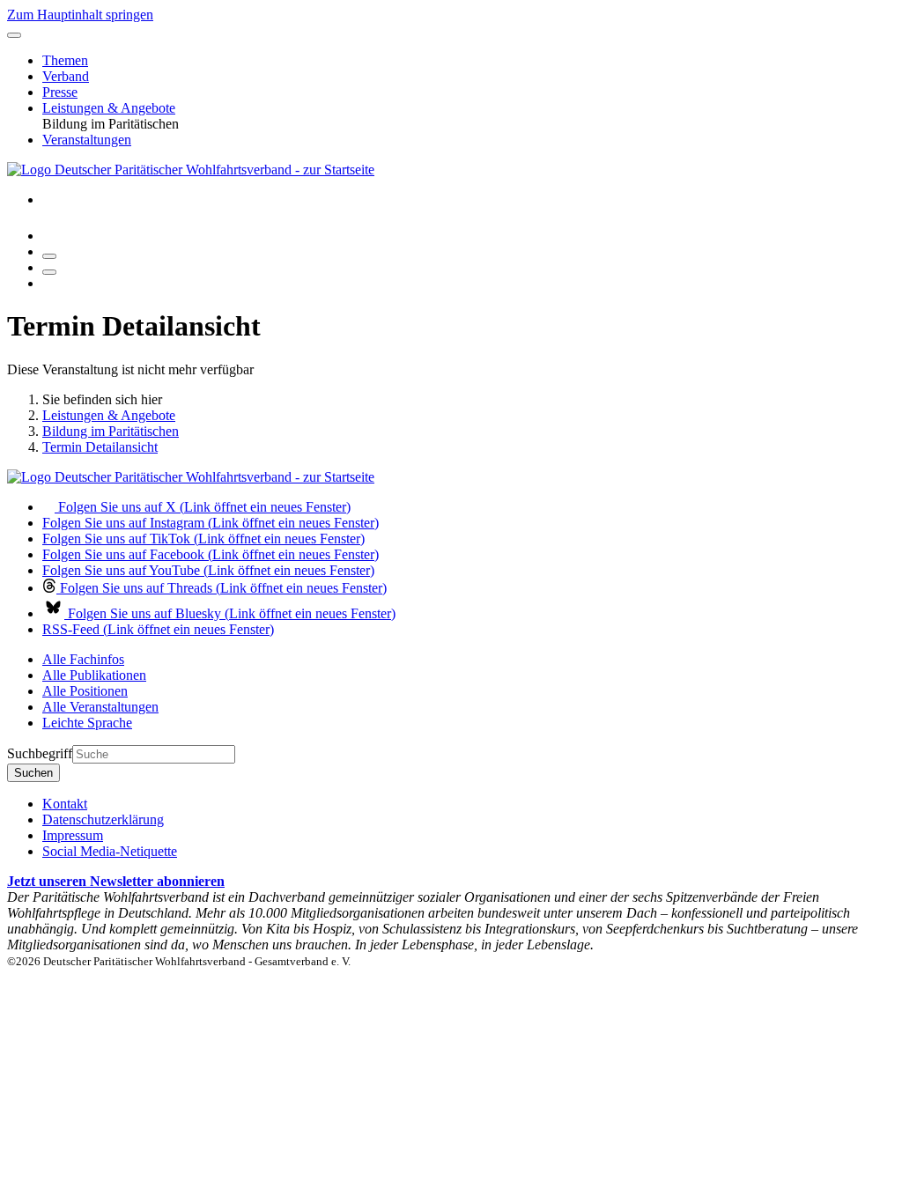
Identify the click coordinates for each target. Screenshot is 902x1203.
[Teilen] (49, 272)
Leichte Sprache (87, 722)
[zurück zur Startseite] (190, 169)
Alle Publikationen (94, 675)
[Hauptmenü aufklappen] (14, 35)
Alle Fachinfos (83, 659)
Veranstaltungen (86, 139)
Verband (65, 76)
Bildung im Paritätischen (110, 431)
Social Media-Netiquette (109, 851)
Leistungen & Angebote (108, 107)
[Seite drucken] (49, 256)
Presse (60, 92)
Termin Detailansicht (100, 446)
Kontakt (64, 803)
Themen (65, 60)
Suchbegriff (39, 753)
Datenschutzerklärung (103, 819)
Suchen (33, 772)
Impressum (72, 835)
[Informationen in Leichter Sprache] (51, 235)
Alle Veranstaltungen (100, 706)
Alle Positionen (85, 690)
